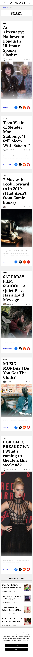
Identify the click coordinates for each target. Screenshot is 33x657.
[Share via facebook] (16, 107)
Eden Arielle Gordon (11, 150)
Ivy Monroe (7, 625)
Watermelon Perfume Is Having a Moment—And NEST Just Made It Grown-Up (12, 620)
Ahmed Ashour (10, 207)
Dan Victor (9, 382)
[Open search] (28, 2)
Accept (16, 645)
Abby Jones (9, 59)
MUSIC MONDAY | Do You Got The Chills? (16, 370)
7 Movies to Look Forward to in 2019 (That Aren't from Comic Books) (16, 191)
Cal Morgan (7, 602)
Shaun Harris (9, 304)
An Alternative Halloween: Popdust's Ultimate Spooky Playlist (14, 41)
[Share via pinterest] (28, 107)
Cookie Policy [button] (15, 638)
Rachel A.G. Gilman (11, 469)
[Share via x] (20, 107)
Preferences (16, 653)
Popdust (6, 7)
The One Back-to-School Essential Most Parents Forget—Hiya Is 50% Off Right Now (12, 609)
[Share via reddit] (24, 107)
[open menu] (4, 2)
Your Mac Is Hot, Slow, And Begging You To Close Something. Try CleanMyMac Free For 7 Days (12, 597)
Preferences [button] (25, 640)
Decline (16, 649)
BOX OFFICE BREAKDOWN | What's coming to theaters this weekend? (16, 453)
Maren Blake (7, 591)
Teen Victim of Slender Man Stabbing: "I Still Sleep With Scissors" (16, 134)
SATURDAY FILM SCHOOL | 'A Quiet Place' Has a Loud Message (14, 288)
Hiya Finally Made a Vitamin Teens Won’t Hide (11, 586)
